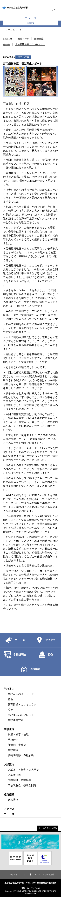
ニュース (17, 30)
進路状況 (13, 799)
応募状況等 (14, 775)
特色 (10, 699)
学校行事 (13, 739)
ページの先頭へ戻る (47, 828)
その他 (6, 44)
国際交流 (38, 38)
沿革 (10, 709)
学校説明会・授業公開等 (22, 785)
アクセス (9, 808)
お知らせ (7, 38)
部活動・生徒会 (17, 745)
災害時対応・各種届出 (21, 755)
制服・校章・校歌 (18, 734)
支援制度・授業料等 (19, 780)
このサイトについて (16, 874)
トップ (6, 30)
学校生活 (9, 729)
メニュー (56, 10)
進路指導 (9, 794)
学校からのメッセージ (21, 694)
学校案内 (9, 688)
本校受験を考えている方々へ (30, 44)
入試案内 (9, 764)
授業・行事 (23, 38)
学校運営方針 (15, 720)
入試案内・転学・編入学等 (23, 769)
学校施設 (13, 750)
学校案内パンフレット (21, 714)
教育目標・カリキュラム (22, 704)
